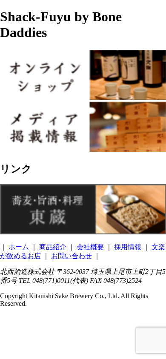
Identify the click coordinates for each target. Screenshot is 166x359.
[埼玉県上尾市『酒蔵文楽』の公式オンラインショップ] (83, 97)
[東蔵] (83, 232)
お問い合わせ (71, 255)
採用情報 (127, 247)
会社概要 (90, 247)
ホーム (19, 247)
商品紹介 (52, 247)
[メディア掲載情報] (83, 149)
